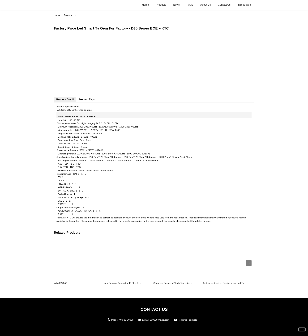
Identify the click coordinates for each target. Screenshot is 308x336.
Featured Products (187, 320)
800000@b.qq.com (159, 320)
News (176, 4)
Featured (68, 15)
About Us (205, 4)
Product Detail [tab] (65, 99)
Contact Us (224, 4)
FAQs (190, 4)
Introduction (244, 4)
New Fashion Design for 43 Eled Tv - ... (124, 283)
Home (145, 4)
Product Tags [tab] (86, 99)
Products (161, 4)
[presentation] (249, 263)
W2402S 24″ (60, 283)
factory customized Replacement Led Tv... (224, 283)
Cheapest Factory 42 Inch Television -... (173, 283)
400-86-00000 (126, 320)
